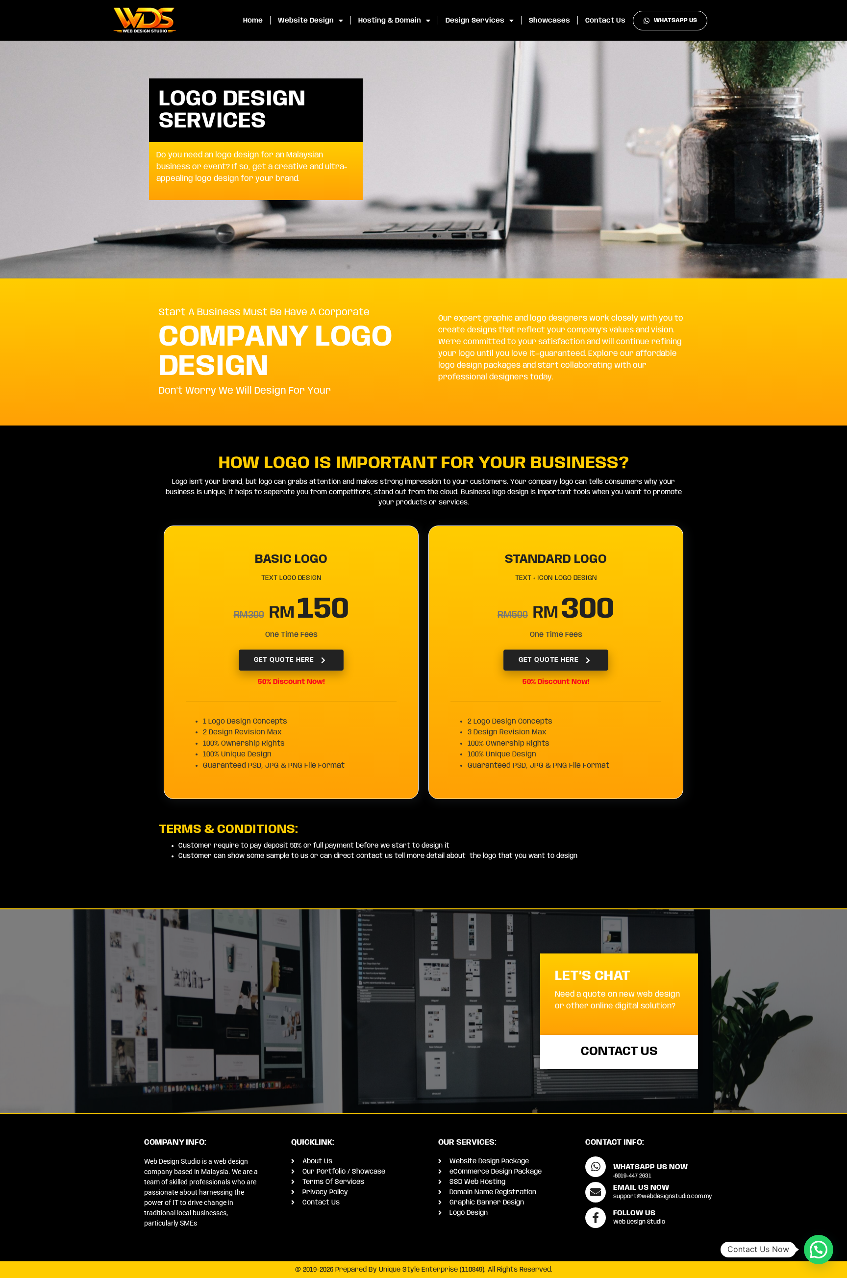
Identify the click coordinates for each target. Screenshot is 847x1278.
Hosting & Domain (389, 20)
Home (253, 20)
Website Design (306, 20)
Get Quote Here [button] (284, 659)
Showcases (549, 20)
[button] (818, 1249)
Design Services (475, 20)
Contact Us (605, 20)
